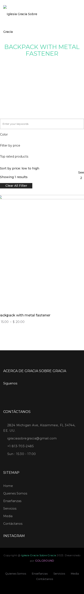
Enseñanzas (12, 501)
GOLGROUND (44, 560)
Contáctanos (12, 524)
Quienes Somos (15, 493)
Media (7, 516)
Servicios (9, 508)
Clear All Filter (16, 186)
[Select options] (79, 215)
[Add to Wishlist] (79, 237)
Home (8, 486)
